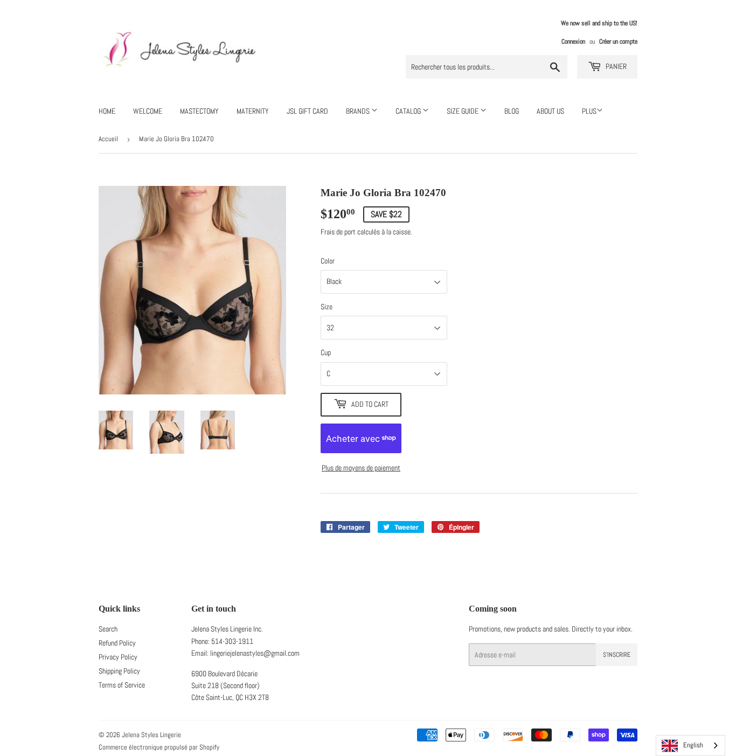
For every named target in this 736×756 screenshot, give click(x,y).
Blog (511, 111)
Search (108, 629)
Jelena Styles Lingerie (151, 734)
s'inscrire (616, 654)
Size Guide (463, 111)
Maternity (253, 111)
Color (328, 261)
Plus (589, 111)
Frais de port (338, 232)
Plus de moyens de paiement (361, 468)
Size (326, 306)
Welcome (147, 111)
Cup (326, 352)
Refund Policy (117, 643)
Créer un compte (618, 41)
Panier (615, 66)
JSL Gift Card (307, 111)
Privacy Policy (118, 657)
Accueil (108, 138)
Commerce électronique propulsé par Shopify (159, 747)
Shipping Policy (119, 671)
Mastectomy (199, 111)
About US (550, 111)
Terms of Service (122, 685)
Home (107, 111)
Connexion (573, 41)
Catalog (408, 111)
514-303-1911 (232, 641)
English (693, 745)
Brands (358, 111)
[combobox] (690, 745)
